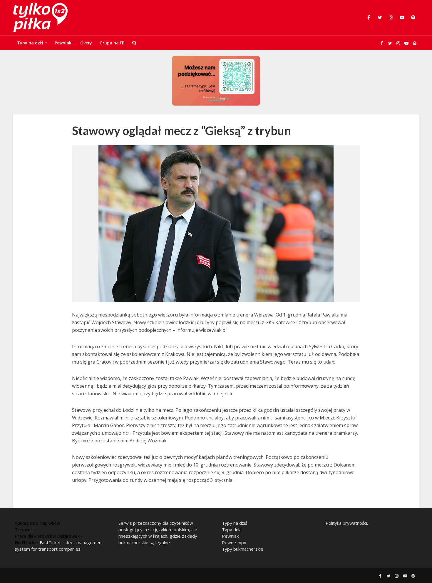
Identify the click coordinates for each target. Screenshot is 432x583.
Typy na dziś (30, 43)
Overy (86, 43)
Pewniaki (64, 43)
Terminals (25, 529)
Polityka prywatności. (347, 523)
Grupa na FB (112, 43)
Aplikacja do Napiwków (37, 523)
